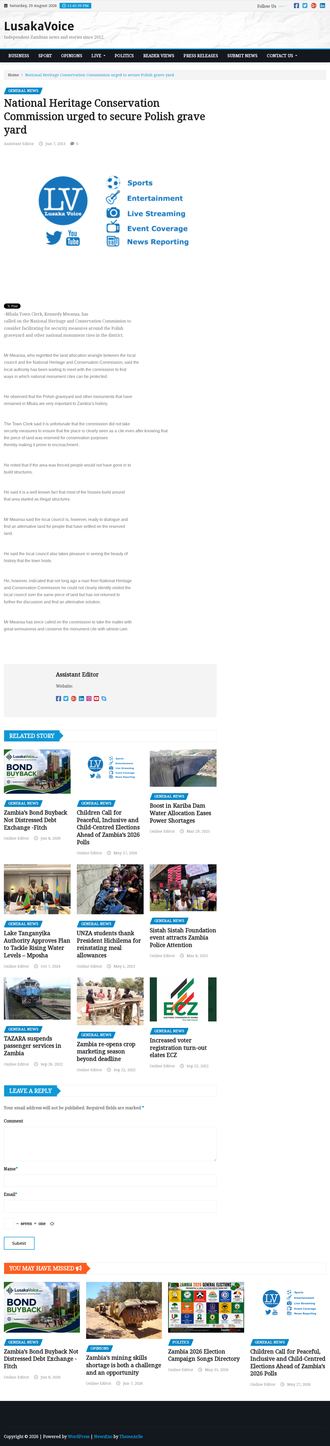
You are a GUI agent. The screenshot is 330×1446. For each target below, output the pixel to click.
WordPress (78, 1436)
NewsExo (103, 1436)
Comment (13, 1121)
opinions (71, 55)
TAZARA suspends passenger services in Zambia (32, 1045)
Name (11, 1168)
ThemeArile (131, 1436)
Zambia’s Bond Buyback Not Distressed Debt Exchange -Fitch (35, 820)
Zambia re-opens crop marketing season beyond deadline (106, 1051)
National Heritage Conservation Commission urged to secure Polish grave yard (99, 75)
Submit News (242, 55)
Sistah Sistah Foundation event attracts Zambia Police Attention (183, 937)
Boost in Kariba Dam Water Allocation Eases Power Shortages (180, 813)
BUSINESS (19, 55)
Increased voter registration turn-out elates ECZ (178, 1047)
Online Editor (16, 838)
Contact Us (280, 55)
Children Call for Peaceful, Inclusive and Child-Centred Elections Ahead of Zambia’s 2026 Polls (108, 827)
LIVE (97, 55)
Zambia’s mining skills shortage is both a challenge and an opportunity (123, 1365)
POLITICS (124, 55)
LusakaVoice (39, 26)
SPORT (45, 55)
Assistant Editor (19, 143)
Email (10, 1194)
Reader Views (159, 55)
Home (13, 75)
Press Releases (201, 55)
